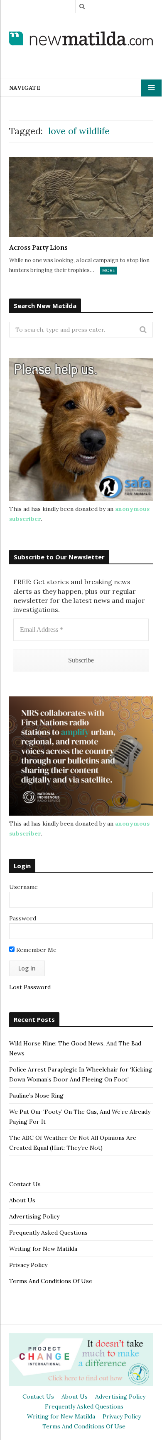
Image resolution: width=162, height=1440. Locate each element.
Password (22, 918)
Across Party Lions (38, 247)
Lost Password (30, 987)
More (108, 270)
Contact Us (25, 1184)
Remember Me (35, 950)
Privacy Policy (28, 1265)
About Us (22, 1200)
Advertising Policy (34, 1216)
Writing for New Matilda (43, 1248)
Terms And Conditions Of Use (50, 1281)
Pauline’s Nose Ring (36, 1095)
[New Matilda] (81, 39)
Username (23, 887)
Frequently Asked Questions (48, 1232)
